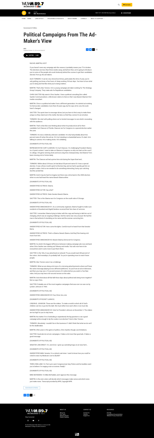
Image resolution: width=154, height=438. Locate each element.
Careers (85, 414)
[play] (24, 13)
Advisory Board (64, 415)
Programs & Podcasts (56, 18)
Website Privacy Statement (114, 415)
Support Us (86, 415)
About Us (62, 413)
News (29, 18)
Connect (84, 18)
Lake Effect (39, 18)
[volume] (29, 13)
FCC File (109, 413)
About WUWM (72, 18)
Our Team (63, 414)
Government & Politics (30, 28)
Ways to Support (97, 18)
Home (24, 18)
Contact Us (86, 413)
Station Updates (64, 417)
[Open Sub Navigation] (32, 18)
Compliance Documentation (115, 414)
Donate (127, 5)
